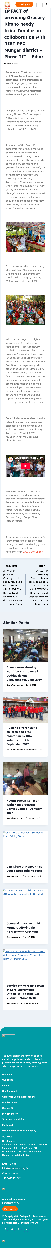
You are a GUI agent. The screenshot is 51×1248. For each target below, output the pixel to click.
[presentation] (25, 645)
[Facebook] (5, 1229)
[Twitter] (12, 1229)
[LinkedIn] (19, 1229)
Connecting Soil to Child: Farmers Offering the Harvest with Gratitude (24, 927)
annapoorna (14, 876)
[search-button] (46, 4)
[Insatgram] (26, 1229)
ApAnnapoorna (16, 685)
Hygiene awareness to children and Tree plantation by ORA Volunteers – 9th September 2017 (22, 736)
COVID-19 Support (32, 551)
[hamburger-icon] (39, 5)
